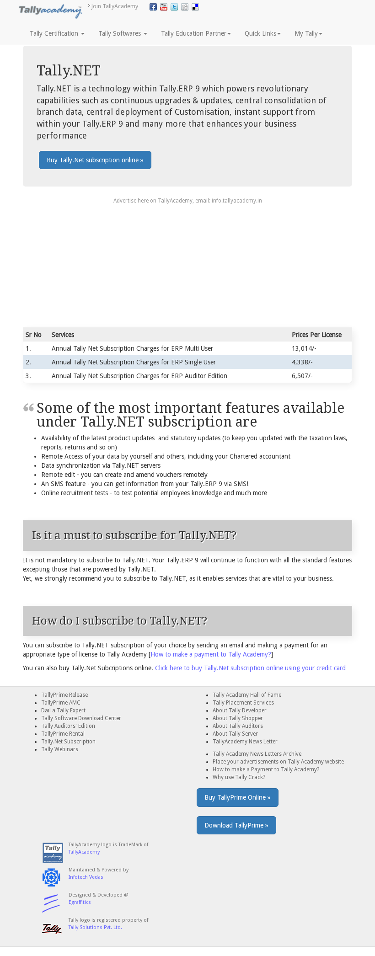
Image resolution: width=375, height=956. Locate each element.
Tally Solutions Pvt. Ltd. (95, 927)
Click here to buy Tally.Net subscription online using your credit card (250, 668)
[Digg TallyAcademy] (184, 7)
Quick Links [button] (260, 33)
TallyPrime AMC (60, 703)
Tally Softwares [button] (120, 33)
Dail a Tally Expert (63, 710)
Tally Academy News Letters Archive (257, 754)
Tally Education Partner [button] (193, 33)
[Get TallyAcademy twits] (174, 7)
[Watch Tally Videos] (163, 7)
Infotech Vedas (86, 877)
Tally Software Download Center (81, 718)
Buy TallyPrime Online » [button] (237, 797)
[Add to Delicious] (195, 7)
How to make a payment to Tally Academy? (210, 654)
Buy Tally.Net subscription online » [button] (95, 160)
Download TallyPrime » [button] (236, 825)
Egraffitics (80, 902)
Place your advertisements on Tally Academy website (278, 761)
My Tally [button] (306, 33)
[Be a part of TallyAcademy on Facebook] (153, 7)
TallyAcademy (84, 852)
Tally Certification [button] (55, 33)
